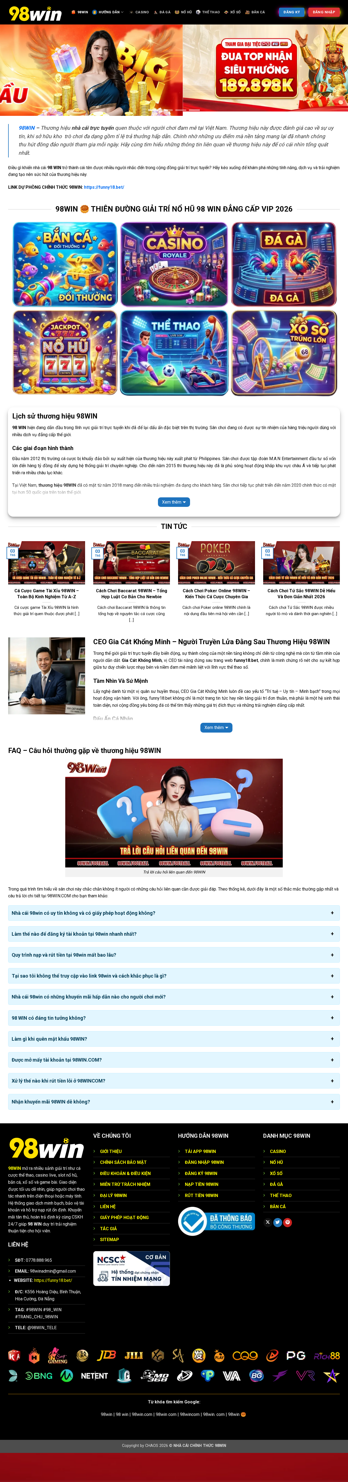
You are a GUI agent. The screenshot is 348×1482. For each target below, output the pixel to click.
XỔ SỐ (235, 12)
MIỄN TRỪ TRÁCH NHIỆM (125, 1213)
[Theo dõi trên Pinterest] (287, 1251)
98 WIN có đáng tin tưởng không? (49, 1047)
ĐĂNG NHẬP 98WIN (204, 1191)
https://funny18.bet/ (104, 216)
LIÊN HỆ (108, 1235)
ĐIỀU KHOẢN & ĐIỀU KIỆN (125, 1202)
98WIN (82, 12)
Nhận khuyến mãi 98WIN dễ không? (51, 1131)
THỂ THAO (211, 12)
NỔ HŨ (186, 12)
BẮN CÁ (258, 12)
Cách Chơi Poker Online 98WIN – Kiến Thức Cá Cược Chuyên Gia (216, 622)
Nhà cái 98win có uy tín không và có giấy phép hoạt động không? (83, 942)
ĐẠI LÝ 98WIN (113, 1224)
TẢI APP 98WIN (200, 1180)
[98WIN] (35, 12)
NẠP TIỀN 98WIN (201, 1213)
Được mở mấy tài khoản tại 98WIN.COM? (57, 1089)
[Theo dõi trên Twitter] (277, 1251)
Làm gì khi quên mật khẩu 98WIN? (49, 1068)
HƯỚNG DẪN (109, 12)
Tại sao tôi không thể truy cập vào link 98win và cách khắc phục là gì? (89, 1005)
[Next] (341, 618)
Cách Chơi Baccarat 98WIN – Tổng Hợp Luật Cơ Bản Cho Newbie (131, 622)
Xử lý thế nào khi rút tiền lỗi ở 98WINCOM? (58, 1110)
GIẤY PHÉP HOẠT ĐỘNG (124, 1246)
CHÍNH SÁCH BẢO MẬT (123, 1191)
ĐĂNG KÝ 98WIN (201, 1202)
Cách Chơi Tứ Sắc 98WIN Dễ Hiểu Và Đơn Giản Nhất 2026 (301, 622)
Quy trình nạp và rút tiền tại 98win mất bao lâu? (64, 984)
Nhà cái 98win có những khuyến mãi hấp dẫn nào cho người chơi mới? (89, 1026)
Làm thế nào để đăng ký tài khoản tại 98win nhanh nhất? (74, 963)
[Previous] (7, 618)
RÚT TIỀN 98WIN (201, 1224)
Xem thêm (171, 531)
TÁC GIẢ (108, 1257)
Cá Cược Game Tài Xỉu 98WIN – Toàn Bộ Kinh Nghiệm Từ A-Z (46, 622)
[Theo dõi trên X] (267, 1251)
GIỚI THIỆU (111, 1180)
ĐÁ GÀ (165, 12)
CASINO (142, 12)
